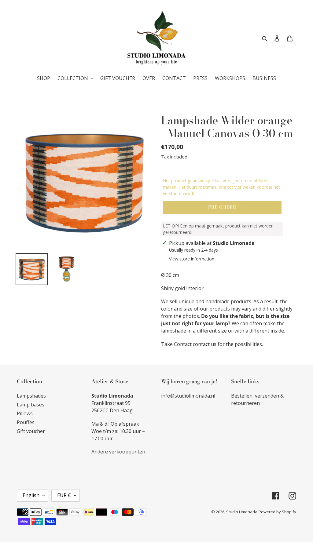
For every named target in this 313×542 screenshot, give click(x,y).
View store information (191, 259)
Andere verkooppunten (118, 451)
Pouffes (26, 422)
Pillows (25, 413)
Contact (183, 344)
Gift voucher (31, 431)
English (31, 495)
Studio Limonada (241, 512)
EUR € (64, 495)
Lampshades (31, 395)
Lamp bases (30, 404)
